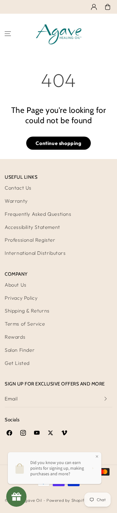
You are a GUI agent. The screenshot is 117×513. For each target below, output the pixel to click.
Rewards (15, 337)
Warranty (16, 201)
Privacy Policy (21, 298)
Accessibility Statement (32, 227)
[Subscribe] (105, 398)
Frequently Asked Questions (38, 214)
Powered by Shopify (66, 500)
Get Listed (17, 363)
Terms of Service (25, 324)
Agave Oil (32, 500)
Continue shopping (58, 143)
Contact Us (18, 188)
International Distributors (35, 253)
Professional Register (30, 240)
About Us (16, 285)
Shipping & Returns (27, 310)
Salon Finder (20, 350)
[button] (108, 7)
